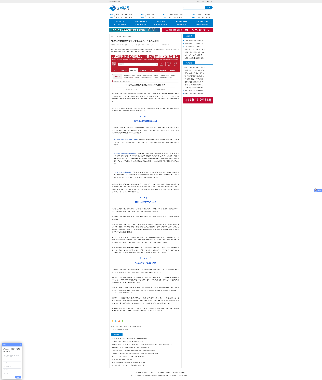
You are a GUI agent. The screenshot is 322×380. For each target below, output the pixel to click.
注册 (203, 1)
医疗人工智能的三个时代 (121, 329)
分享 (164, 17)
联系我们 (183, 372)
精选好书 (200, 14)
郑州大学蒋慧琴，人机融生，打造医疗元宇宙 (194, 46)
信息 (111, 17)
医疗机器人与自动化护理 (161, 24)
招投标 (171, 14)
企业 (117, 17)
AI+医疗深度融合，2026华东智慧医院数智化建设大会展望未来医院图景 (133, 350)
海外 (121, 17)
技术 (130, 17)
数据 (153, 14)
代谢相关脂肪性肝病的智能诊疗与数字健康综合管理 (127, 341)
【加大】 (152, 45)
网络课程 (207, 14)
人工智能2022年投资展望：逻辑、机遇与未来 (194, 58)
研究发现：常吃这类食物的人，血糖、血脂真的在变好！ (129, 356)
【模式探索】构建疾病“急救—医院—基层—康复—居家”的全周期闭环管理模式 (135, 353)
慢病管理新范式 (181, 24)
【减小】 (157, 45)
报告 (153, 17)
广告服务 (161, 372)
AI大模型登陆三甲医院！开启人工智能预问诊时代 (128, 326)
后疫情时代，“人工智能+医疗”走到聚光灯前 (194, 49)
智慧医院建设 (161, 21)
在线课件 (180, 17)
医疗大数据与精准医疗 (120, 24)
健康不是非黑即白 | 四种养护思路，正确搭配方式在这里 (128, 362)
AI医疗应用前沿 (120, 21)
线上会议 (209, 17)
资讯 (111, 15)
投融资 (176, 14)
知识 (193, 15)
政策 (117, 14)
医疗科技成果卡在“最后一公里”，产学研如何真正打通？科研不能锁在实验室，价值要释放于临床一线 (142, 344)
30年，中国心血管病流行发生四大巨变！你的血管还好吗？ (129, 339)
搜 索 (208, 7)
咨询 (142, 17)
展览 (199, 17)
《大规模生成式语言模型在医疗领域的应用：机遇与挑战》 (158, 186)
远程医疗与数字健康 (141, 21)
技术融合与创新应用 (202, 24)
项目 (126, 17)
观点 (121, 14)
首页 (118, 36)
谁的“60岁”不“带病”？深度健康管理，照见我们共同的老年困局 (130, 347)
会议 (203, 17)
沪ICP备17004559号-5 (185, 375)
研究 (142, 15)
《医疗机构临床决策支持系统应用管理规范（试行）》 (147, 277)
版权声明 (175, 372)
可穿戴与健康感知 (140, 24)
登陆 (198, 1)
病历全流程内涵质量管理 (122, 293)
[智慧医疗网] (119, 8)
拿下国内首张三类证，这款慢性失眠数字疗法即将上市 (128, 365)
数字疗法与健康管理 (202, 21)
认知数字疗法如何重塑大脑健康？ (122, 359)
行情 (148, 14)
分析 (148, 17)
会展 (193, 17)
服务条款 (168, 372)
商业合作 (153, 372)
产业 (164, 15)
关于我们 (146, 372)
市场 (126, 14)
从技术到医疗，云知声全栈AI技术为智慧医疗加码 (194, 43)
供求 (181, 14)
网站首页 (209, 1)
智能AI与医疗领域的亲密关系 (193, 55)
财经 (130, 14)
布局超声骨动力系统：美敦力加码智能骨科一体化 (194, 52)
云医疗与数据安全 (181, 21)
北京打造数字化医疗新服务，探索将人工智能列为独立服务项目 (194, 40)
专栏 (170, 17)
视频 (174, 17)
